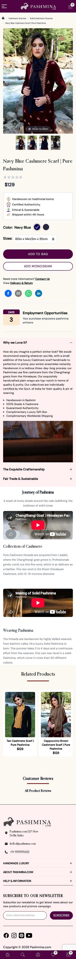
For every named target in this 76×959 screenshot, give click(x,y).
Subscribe (61, 915)
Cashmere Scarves (17, 18)
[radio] (37, 227)
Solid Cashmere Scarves (41, 18)
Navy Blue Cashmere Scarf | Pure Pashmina (25, 23)
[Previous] (6, 81)
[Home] (3, 18)
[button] (70, 720)
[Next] (70, 81)
